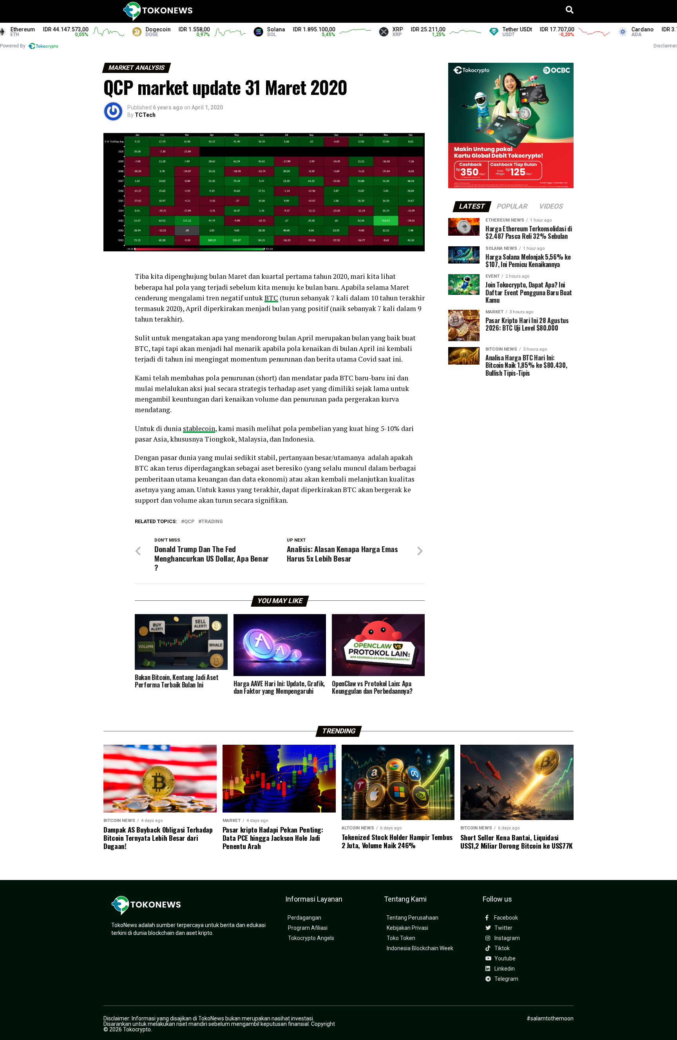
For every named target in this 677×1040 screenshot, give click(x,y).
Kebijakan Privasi (407, 928)
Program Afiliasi (308, 928)
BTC (271, 297)
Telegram (505, 979)
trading (212, 521)
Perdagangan (304, 918)
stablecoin (199, 428)
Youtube (504, 959)
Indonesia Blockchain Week (420, 948)
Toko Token (401, 938)
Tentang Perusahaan (412, 918)
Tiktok (501, 948)
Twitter (502, 928)
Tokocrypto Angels (311, 938)
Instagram (506, 938)
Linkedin (504, 969)
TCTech (145, 115)
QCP (189, 521)
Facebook (505, 918)
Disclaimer (665, 46)
